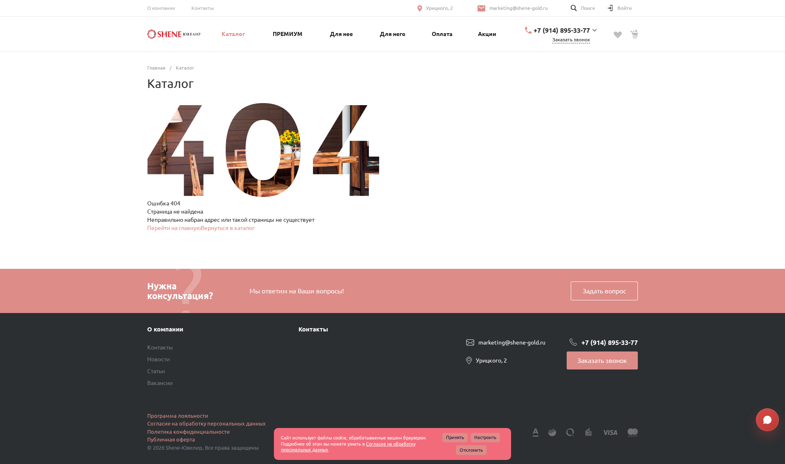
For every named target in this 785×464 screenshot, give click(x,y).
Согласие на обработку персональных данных (206, 423)
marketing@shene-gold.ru (518, 8)
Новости (158, 359)
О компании (161, 8)
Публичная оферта (171, 439)
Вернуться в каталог (228, 228)
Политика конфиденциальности (188, 432)
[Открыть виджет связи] (767, 419)
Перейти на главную (174, 228)
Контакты (202, 8)
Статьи (156, 371)
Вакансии (160, 383)
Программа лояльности (177, 416)
